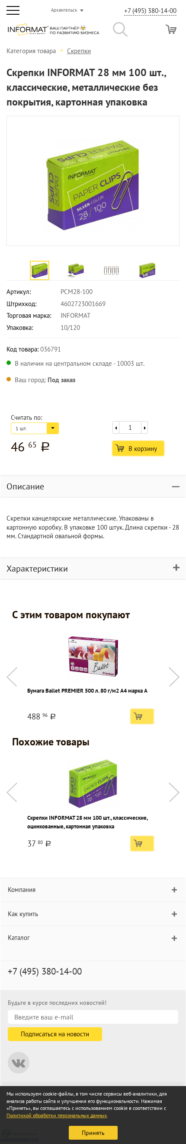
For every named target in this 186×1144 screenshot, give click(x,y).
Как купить (23, 914)
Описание (25, 486)
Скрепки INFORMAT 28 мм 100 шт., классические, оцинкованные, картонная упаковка (87, 822)
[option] (93, 181)
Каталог (19, 937)
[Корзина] (171, 29)
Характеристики (37, 568)
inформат (53, 33)
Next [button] (174, 677)
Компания (21, 889)
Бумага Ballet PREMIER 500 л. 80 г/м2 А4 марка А (87, 690)
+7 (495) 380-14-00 (150, 10)
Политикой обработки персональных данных (56, 1115)
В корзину (142, 448)
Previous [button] (11, 677)
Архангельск (64, 10)
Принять (93, 1133)
